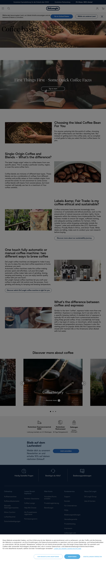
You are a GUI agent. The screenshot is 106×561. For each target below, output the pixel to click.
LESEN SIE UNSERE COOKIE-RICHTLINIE (67, 548)
